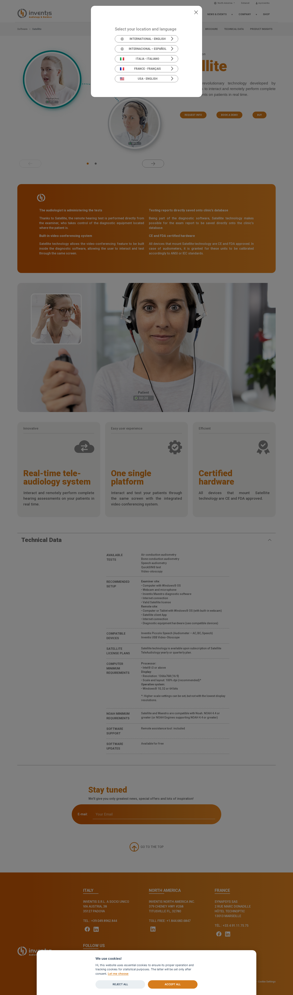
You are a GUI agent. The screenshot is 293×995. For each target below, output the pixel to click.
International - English (148, 38)
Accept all (173, 984)
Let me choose (118, 973)
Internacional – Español (147, 48)
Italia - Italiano (147, 58)
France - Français (147, 68)
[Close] (196, 12)
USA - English (147, 78)
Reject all (120, 984)
